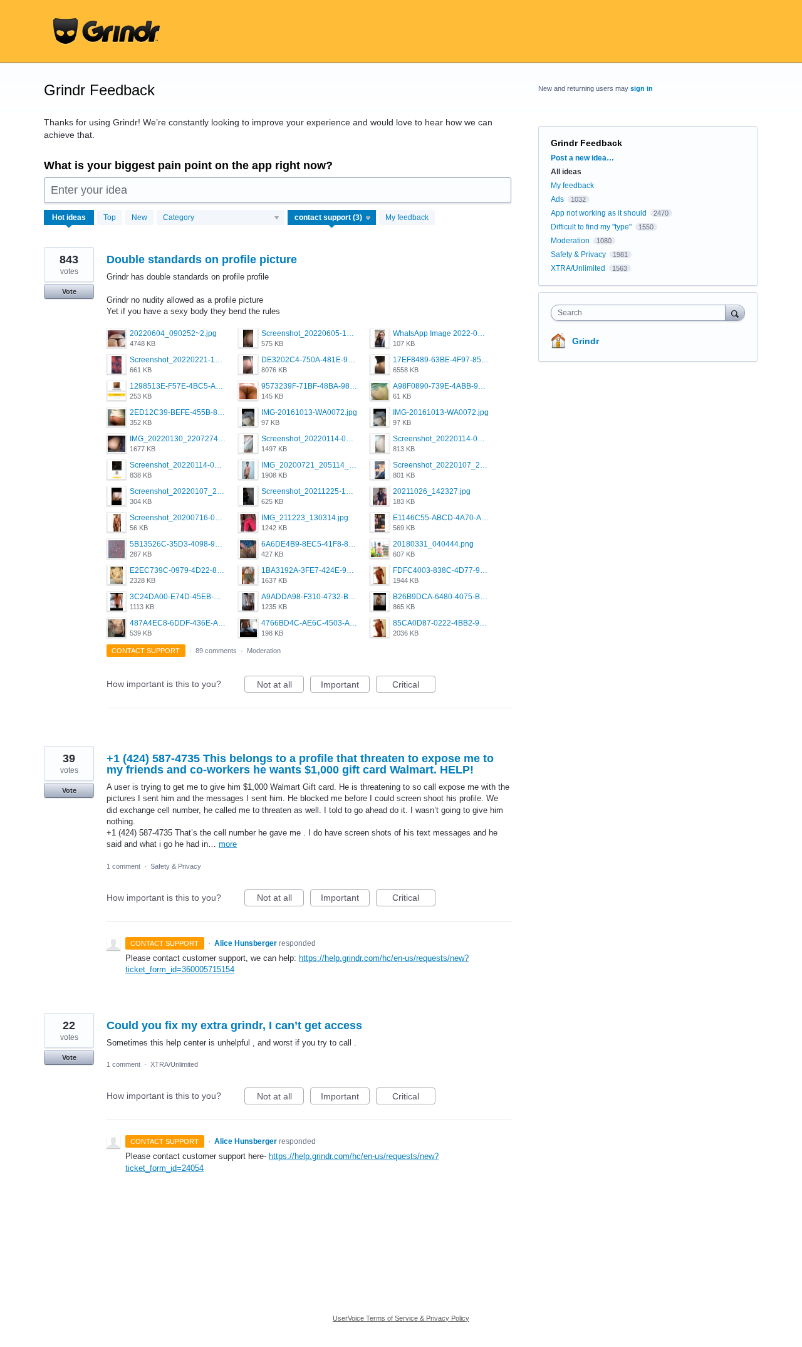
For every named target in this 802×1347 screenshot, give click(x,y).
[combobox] (641, 312)
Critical (413, 686)
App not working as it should (599, 213)
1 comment (123, 866)
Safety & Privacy (175, 866)
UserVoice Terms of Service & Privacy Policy (401, 1318)
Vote (69, 291)
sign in (641, 88)
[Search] (735, 312)
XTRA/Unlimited (174, 1064)
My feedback (407, 217)
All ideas (566, 171)
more (228, 844)
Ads (557, 199)
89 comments (216, 650)
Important (345, 686)
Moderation (264, 650)
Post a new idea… (582, 158)
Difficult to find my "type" (591, 227)
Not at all (280, 686)
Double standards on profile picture (202, 259)
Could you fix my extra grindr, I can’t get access (234, 1025)
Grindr (585, 341)
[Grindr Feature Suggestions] (106, 31)
